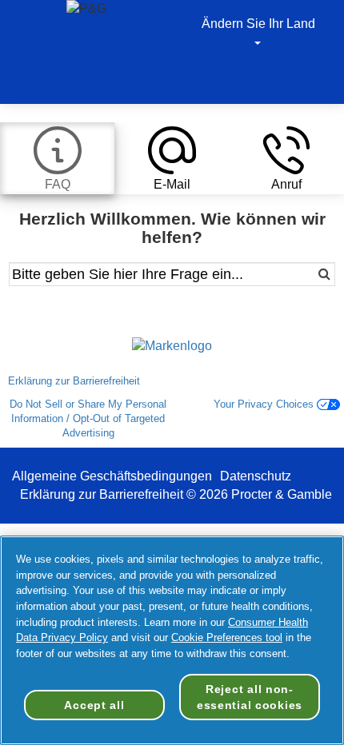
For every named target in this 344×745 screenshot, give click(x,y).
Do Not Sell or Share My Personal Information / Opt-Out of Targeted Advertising (88, 419)
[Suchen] (303, 274)
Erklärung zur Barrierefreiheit (75, 381)
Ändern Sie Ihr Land (258, 23)
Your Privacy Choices (265, 404)
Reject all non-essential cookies (249, 697)
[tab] (57, 158)
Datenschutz (255, 476)
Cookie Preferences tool (226, 637)
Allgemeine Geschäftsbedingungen (112, 476)
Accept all (94, 705)
